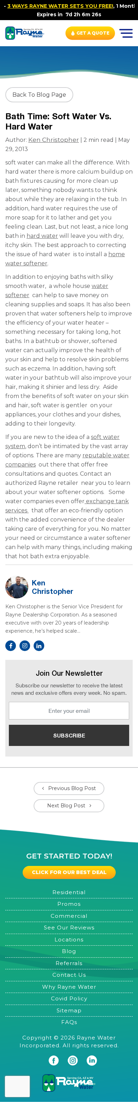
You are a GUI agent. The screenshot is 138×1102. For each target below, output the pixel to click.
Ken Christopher (53, 139)
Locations (69, 939)
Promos (69, 904)
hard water (42, 236)
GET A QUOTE (92, 33)
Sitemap (69, 1010)
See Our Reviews (69, 927)
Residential (69, 892)
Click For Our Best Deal (69, 872)
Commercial (69, 916)
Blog (69, 951)
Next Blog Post (66, 805)
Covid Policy (69, 998)
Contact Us (69, 974)
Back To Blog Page (39, 94)
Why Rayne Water (69, 986)
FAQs (69, 1022)
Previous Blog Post (72, 788)
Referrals (69, 963)
